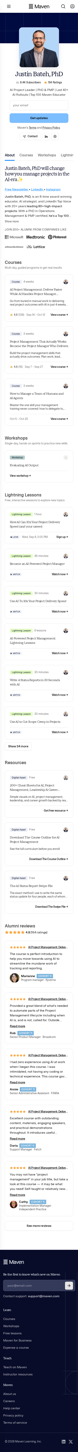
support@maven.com (43, 1296)
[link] (30, 136)
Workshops (47, 155)
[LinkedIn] (63, 1441)
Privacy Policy (51, 127)
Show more (12, 221)
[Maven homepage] (39, 6)
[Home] (14, 1262)
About (10, 155)
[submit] (69, 1286)
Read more (17, 1026)
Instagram (53, 189)
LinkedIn (37, 189)
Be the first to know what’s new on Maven (31, 1274)
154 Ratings (55, 82)
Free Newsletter (17, 189)
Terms (32, 127)
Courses (26, 155)
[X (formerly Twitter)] (70, 1441)
